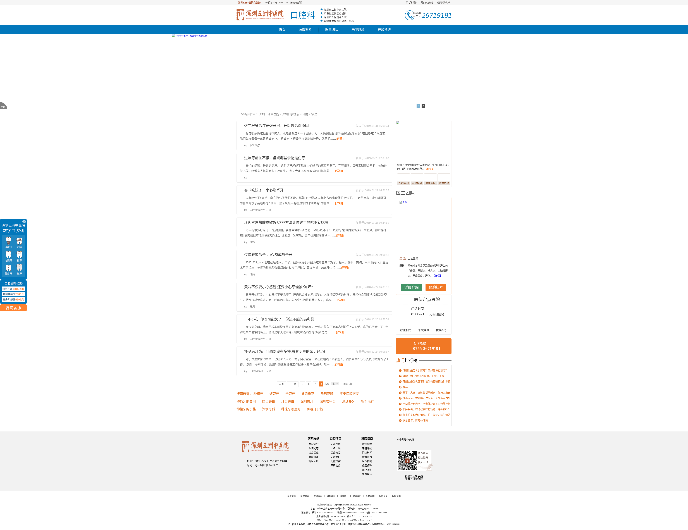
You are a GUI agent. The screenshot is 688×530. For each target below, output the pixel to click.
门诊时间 (367, 452)
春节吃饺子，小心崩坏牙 (264, 190)
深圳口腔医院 (290, 114)
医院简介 (305, 29)
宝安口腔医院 (349, 394)
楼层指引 (441, 330)
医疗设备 (314, 457)
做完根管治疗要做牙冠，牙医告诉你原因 (276, 126)
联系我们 (357, 496)
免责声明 (370, 496)
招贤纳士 (344, 496)
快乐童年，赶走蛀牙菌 (415, 420)
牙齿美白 (287, 401)
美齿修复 (336, 452)
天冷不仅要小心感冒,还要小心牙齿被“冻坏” (278, 287)
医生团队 (331, 29)
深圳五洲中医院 (269, 114)
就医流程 (367, 457)
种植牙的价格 (246, 409)
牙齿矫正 (307, 394)
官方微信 (429, 2)
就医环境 (314, 461)
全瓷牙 (290, 394)
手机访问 (413, 2)
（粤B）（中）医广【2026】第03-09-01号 (335, 520)
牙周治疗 (336, 465)
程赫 (405, 387)
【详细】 (429, 169)
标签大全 (383, 496)
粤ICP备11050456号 (363, 520)
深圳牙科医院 (275, 14)
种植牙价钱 (315, 409)
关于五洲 (291, 496)
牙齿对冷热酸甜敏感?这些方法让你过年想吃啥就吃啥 (286, 223)
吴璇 (402, 258)
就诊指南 (367, 444)
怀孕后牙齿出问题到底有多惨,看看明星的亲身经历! (284, 352)
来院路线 (358, 29)
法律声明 (318, 496)
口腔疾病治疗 (257, 210)
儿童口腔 (336, 461)
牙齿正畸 (336, 448)
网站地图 (331, 496)
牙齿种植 (336, 444)
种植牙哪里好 (291, 409)
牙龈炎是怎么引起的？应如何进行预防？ (425, 370)
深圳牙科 (268, 409)
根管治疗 (255, 145)
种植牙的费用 (246, 401)
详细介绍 (411, 287)
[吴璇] (424, 227)
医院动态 (314, 448)
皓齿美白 (268, 401)
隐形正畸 (327, 394)
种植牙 (258, 394)
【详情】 (437, 275)
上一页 (293, 384)
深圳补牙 (348, 401)
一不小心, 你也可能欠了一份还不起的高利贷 (279, 319)
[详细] (339, 138)
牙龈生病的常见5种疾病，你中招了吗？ (425, 376)
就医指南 (406, 330)
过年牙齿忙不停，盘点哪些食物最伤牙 (274, 158)
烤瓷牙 (274, 394)
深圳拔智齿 (328, 401)
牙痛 (305, 114)
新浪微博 (445, 2)
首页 (282, 29)
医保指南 (367, 461)
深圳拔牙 (306, 401)
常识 (314, 114)
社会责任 (314, 452)
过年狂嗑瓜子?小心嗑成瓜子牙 (268, 255)
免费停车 (367, 465)
